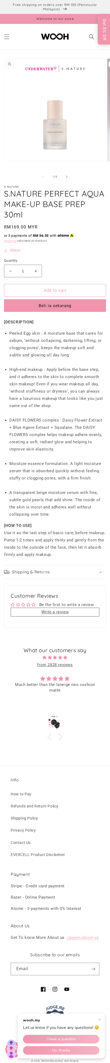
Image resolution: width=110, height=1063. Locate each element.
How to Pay (21, 794)
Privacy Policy (23, 830)
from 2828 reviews (55, 664)
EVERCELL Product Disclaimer (38, 854)
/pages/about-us (83, 937)
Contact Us (21, 842)
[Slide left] (43, 177)
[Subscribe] (93, 969)
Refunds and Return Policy (34, 806)
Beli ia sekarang (55, 305)
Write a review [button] (55, 612)
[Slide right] (67, 177)
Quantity (10, 261)
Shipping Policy (24, 818)
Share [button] (15, 250)
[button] (7, 37)
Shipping (10, 240)
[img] (55, 657)
